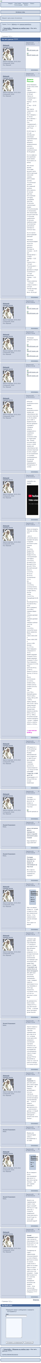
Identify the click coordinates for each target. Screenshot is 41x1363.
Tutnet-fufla (7, 28)
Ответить (36, 1300)
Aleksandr (6, 45)
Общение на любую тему (20, 28)
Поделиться (29, 42)
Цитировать (34, 70)
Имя (7, 1314)
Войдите (14, 24)
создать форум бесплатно (10, 1354)
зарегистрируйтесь (25, 24)
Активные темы (20, 12)
